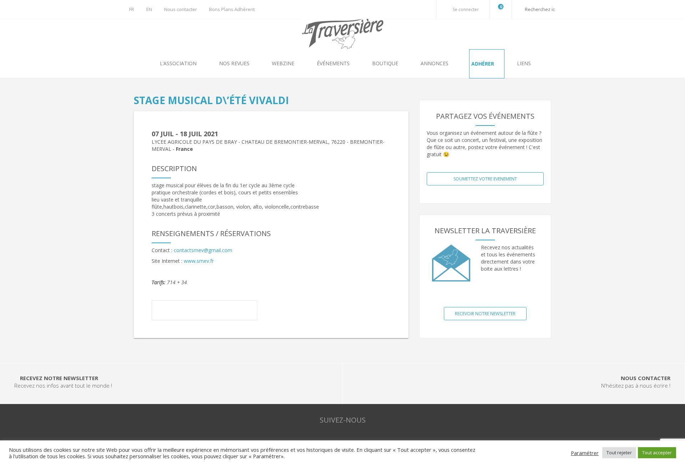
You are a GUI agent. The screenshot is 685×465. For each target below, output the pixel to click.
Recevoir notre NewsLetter (485, 314)
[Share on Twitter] (184, 311)
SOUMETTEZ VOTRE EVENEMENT (485, 179)
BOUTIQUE (386, 63)
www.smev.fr (199, 260)
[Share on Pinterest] (244, 311)
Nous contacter (180, 9)
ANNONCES (435, 63)
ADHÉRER (483, 63)
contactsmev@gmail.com (203, 250)
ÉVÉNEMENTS (334, 63)
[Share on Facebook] (164, 311)
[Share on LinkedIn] (224, 311)
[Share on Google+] (204, 311)
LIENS (524, 63)
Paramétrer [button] (585, 453)
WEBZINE (284, 63)
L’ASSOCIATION (179, 63)
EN (149, 9)
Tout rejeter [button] (619, 452)
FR (131, 9)
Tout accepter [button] (657, 452)
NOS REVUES (235, 63)
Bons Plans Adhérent (232, 9)
